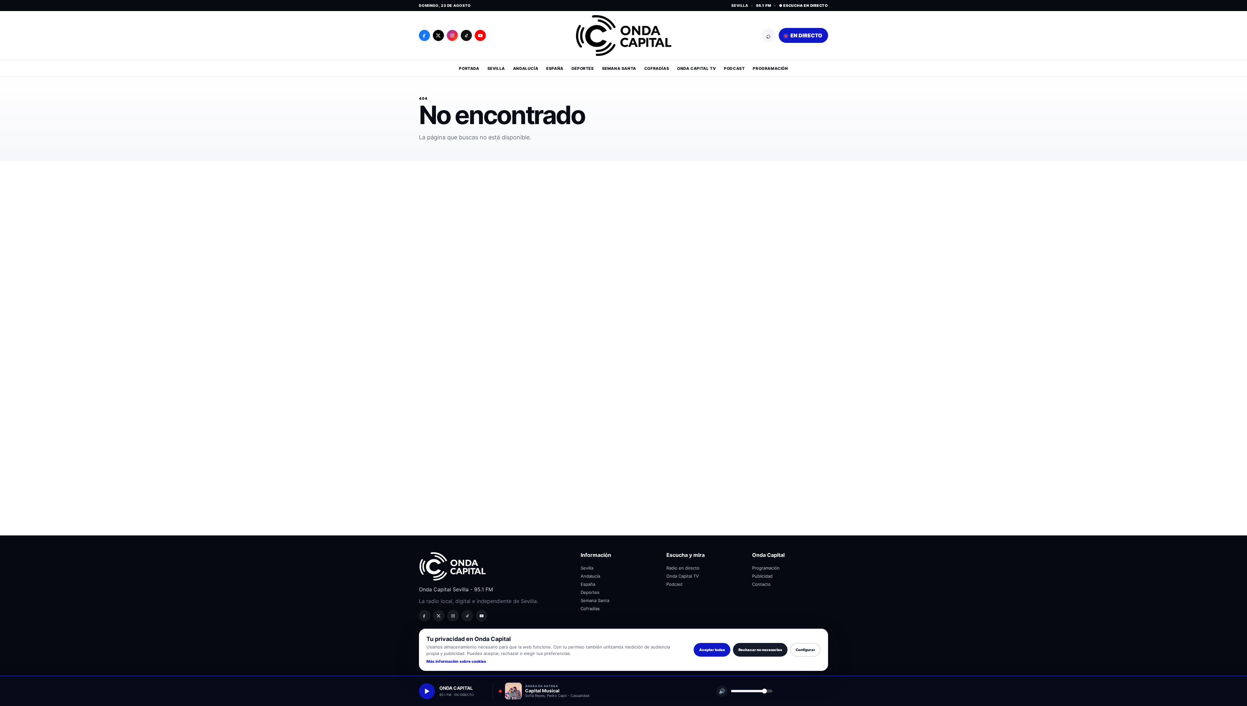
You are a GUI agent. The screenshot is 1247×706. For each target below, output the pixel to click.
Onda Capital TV (696, 68)
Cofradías (656, 68)
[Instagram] (452, 35)
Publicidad (762, 576)
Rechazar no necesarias (760, 650)
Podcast (734, 68)
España (554, 68)
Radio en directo (682, 568)
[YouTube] (480, 35)
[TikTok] (466, 35)
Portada (469, 68)
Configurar (805, 650)
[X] (438, 35)
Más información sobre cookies (456, 661)
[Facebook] (424, 35)
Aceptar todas (712, 650)
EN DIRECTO (805, 35)
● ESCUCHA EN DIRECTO (803, 5)
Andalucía (525, 68)
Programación (770, 68)
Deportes (583, 68)
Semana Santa (619, 68)
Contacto (761, 584)
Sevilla (496, 68)
